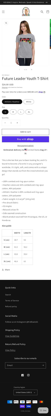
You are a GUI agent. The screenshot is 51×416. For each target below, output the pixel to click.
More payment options (26, 145)
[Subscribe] (43, 365)
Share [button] (7, 269)
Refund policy (11, 306)
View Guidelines (12, 336)
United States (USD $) (24, 392)
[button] (3, 12)
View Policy (10, 350)
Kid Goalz (27, 411)
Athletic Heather (12, 102)
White (28, 102)
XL (29, 112)
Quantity (5, 118)
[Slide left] (19, 69)
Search (8, 294)
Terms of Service (12, 300)
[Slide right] (31, 69)
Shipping (4, 87)
